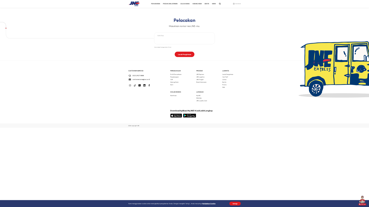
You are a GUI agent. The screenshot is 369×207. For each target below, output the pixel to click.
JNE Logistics (200, 77)
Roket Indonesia (201, 82)
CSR (171, 79)
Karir (214, 4)
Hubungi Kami (197, 4)
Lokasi (224, 79)
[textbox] (183, 35)
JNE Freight (200, 79)
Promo (224, 85)
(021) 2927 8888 (138, 75)
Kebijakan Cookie (208, 204)
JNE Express (200, 74)
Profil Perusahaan (176, 74)
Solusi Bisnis (185, 4)
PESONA (199, 98)
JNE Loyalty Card (201, 100)
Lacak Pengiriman (184, 54)
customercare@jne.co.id (141, 79)
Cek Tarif (225, 77)
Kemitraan (173, 95)
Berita (207, 4)
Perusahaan (155, 4)
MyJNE (198, 95)
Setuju (235, 204)
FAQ (223, 87)
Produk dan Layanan (170, 4)
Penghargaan (174, 77)
